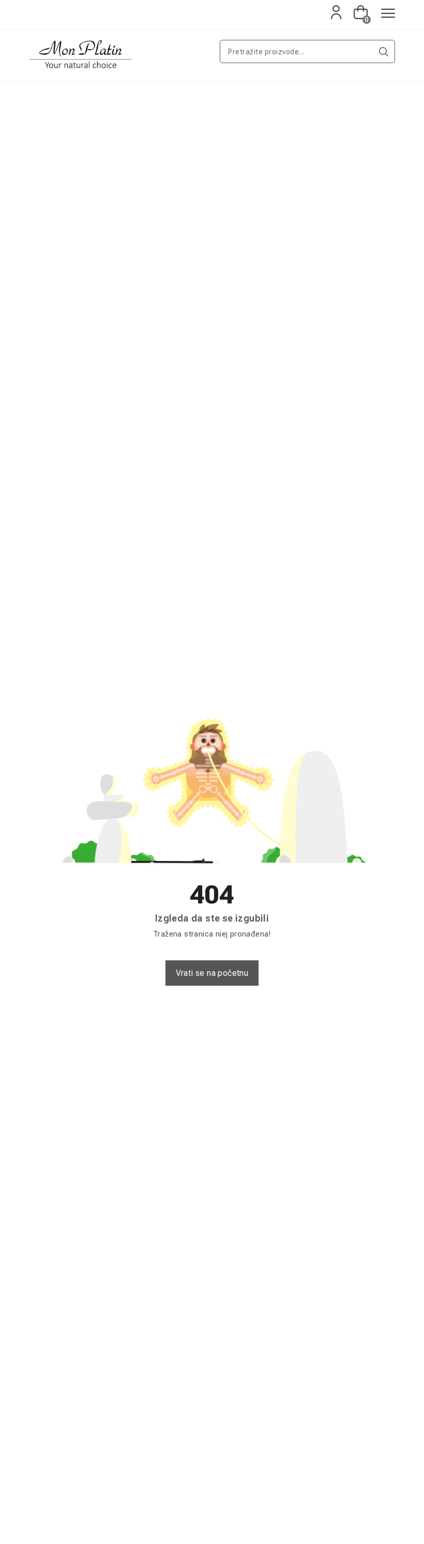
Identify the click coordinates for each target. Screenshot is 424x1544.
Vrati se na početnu (212, 973)
